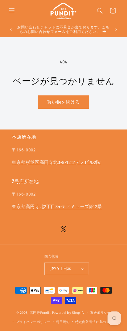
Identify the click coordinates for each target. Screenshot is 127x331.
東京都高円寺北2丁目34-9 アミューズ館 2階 (57, 206)
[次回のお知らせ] (116, 29)
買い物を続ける (63, 102)
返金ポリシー (100, 313)
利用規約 (63, 322)
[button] (11, 10)
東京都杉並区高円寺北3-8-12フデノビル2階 (56, 162)
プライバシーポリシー (33, 322)
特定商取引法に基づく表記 (96, 322)
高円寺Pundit (40, 313)
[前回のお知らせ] (10, 29)
